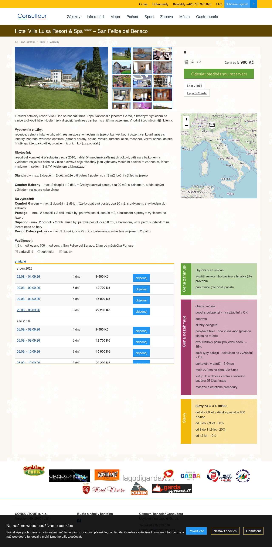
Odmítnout (253, 531)
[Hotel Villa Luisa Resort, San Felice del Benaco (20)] (163, 95)
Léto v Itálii (194, 85)
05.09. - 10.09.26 (28, 351)
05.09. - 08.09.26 (28, 329)
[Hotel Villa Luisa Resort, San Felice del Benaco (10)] (142, 95)
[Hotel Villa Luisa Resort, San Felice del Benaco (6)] (122, 81)
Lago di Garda (197, 93)
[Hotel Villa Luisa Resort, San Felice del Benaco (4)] (61, 78)
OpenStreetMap (188, 197)
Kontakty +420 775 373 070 (192, 4)
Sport (149, 16)
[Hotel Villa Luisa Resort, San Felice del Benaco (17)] (163, 81)
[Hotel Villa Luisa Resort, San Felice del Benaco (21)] (142, 109)
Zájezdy (73, 16)
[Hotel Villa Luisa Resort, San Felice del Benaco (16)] (163, 54)
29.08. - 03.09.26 (28, 298)
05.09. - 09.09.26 (28, 340)
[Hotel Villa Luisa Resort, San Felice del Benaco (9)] (142, 54)
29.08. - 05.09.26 (28, 310)
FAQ (219, 4)
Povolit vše (196, 531)
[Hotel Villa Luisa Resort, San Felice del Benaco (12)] (142, 67)
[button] (211, 127)
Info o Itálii (95, 16)
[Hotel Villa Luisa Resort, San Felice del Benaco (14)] (122, 95)
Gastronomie (207, 16)
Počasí (132, 16)
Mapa (115, 16)
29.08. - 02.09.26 (28, 287)
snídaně (20, 261)
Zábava (166, 16)
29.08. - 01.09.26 (28, 276)
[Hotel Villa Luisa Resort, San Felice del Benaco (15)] (122, 109)
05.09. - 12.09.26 (28, 362)
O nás (143, 4)
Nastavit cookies (225, 531)
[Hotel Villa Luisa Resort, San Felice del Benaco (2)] (122, 67)
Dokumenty (160, 4)
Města (184, 16)
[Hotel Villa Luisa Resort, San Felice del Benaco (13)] (142, 81)
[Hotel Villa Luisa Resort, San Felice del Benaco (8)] (163, 109)
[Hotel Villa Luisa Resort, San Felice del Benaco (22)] (163, 67)
